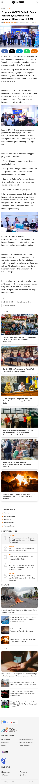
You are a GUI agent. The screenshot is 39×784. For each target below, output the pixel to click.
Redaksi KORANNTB (10, 22)
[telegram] (19, 51)
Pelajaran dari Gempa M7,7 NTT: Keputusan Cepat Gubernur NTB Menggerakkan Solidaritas (19, 339)
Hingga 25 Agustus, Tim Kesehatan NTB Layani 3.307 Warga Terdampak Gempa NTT (23, 704)
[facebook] (4, 51)
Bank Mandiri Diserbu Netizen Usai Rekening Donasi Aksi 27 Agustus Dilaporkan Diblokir (21, 567)
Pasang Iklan (5, 742)
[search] (37, 2)
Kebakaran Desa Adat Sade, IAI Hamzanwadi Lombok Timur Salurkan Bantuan (17, 464)
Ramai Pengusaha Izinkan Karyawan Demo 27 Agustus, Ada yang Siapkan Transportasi (22, 540)
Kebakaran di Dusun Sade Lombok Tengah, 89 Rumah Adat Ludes (22, 630)
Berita (8, 8)
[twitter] (12, 51)
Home (3, 8)
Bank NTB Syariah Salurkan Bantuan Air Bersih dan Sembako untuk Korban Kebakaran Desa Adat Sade (18, 432)
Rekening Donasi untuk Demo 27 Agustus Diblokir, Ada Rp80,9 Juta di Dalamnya (22, 578)
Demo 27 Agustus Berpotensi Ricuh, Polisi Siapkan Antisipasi (22, 549)
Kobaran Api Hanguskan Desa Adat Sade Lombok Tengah (23, 640)
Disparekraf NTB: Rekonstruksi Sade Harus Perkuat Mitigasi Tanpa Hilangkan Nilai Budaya (19, 496)
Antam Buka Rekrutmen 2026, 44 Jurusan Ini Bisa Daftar (21, 558)
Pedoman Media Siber (26, 742)
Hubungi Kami (5, 739)
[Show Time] (35, 22)
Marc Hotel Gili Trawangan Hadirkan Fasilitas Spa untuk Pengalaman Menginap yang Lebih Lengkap (19, 675)
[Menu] (2, 2)
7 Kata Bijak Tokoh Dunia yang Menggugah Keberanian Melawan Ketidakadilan (22, 694)
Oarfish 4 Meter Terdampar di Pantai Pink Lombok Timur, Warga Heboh (18, 370)
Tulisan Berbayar (25, 745)
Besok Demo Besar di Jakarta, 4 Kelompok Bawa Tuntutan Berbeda (19, 611)
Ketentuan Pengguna (26, 739)
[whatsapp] (27, 51)
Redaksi (3, 745)
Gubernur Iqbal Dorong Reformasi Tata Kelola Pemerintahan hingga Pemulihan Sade (17, 401)
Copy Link (34, 51)
